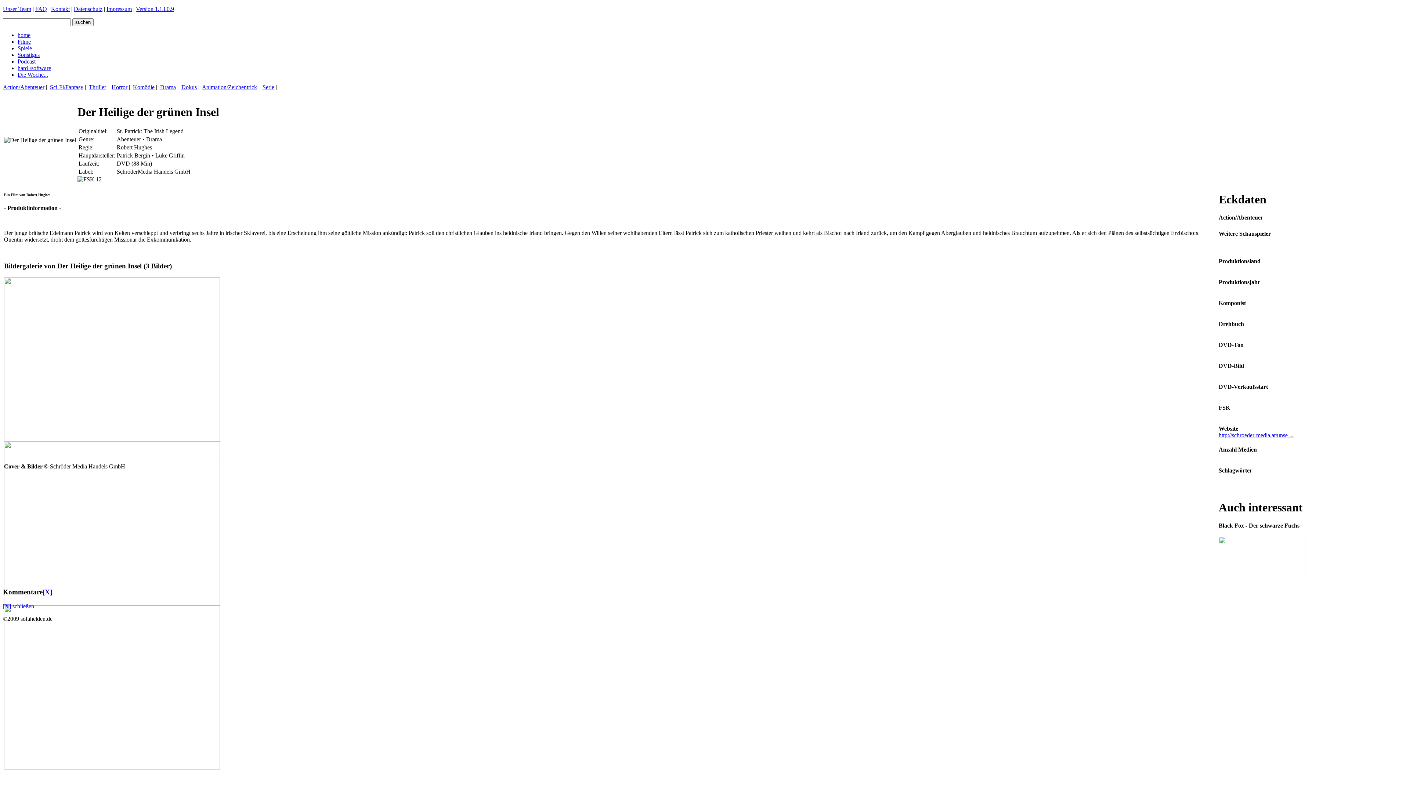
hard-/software (34, 68)
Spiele (25, 48)
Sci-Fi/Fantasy (66, 87)
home (24, 35)
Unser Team (17, 9)
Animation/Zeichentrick (229, 87)
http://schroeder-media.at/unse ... (1256, 435)
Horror (119, 87)
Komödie (144, 87)
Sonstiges (29, 55)
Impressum (119, 9)
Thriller (97, 87)
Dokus (189, 87)
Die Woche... (33, 75)
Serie (268, 87)
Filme (24, 42)
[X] (47, 592)
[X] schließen (18, 606)
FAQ (41, 9)
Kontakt (60, 9)
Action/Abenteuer (23, 87)
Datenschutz (88, 9)
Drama (168, 87)
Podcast (27, 61)
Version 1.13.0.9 (155, 9)
